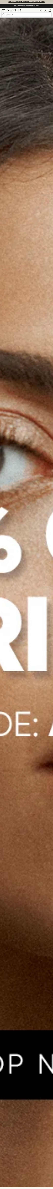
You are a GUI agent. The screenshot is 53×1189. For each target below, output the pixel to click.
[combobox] (26, 14)
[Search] (3, 14)
